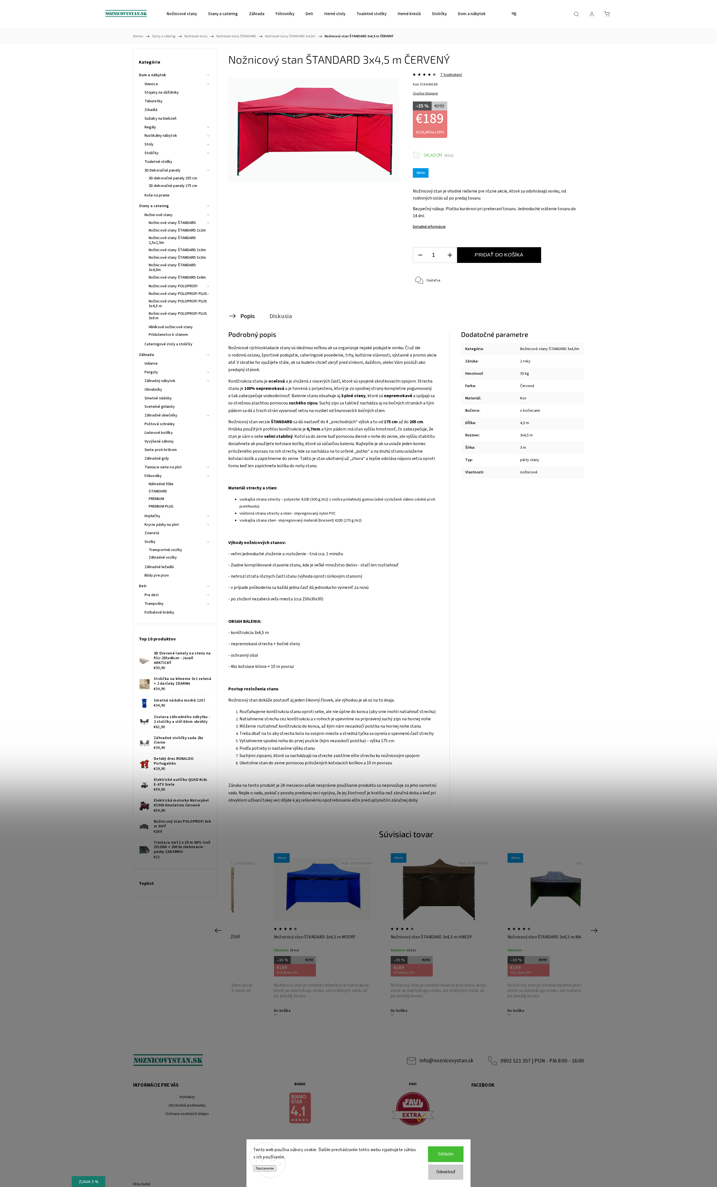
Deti (142, 586)
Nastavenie (265, 1168)
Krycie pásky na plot (162, 524)
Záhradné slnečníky (161, 415)
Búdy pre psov (157, 575)
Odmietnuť (445, 1172)
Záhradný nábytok (160, 381)
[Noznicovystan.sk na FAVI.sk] (412, 1109)
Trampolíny (154, 604)
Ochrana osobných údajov (187, 1114)
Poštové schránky (160, 424)
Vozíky (150, 542)
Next (595, 930)
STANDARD (158, 491)
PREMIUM (156, 499)
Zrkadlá (151, 110)
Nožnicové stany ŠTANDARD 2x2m (177, 230)
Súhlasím (445, 1154)
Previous (219, 930)
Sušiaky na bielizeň (160, 118)
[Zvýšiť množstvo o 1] (450, 255)
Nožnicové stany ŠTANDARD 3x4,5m (172, 267)
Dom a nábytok (152, 75)
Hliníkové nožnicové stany (171, 327)
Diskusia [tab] (280, 316)
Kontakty (187, 1097)
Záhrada (146, 355)
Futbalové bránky (159, 612)
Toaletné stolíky (159, 162)
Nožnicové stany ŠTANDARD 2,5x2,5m (172, 240)
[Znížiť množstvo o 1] (420, 255)
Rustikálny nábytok (161, 135)
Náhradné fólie (161, 484)
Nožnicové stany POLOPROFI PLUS (178, 294)
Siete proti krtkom (161, 450)
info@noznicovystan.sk (446, 1061)
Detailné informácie (429, 227)
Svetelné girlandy (160, 406)
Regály (150, 127)
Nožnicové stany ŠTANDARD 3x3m (177, 257)
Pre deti (152, 595)
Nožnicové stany (159, 215)
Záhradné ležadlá (159, 567)
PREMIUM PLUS (161, 506)
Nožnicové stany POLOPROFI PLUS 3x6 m (178, 316)
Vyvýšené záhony (159, 441)
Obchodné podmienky (187, 1105)
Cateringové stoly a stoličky (168, 344)
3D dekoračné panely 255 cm (173, 178)
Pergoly (151, 372)
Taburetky (153, 101)
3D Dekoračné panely (162, 170)
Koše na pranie (157, 195)
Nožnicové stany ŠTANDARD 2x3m (177, 250)
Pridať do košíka (499, 255)
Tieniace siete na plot (163, 467)
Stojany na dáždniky (162, 92)
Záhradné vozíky (163, 557)
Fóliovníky (153, 476)
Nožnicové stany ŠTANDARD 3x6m (177, 277)
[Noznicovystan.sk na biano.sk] (300, 1108)
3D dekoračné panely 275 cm (173, 186)
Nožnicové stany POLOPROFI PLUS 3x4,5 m (178, 304)
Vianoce (151, 84)
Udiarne (151, 363)
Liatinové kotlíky (159, 433)
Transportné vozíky (165, 550)
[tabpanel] (289, 933)
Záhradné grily (157, 458)
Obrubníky (153, 389)
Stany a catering (154, 206)
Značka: (425, 93)
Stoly (149, 144)
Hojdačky (152, 516)
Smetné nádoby (158, 398)
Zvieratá (152, 533)
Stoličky (152, 153)
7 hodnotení (451, 75)
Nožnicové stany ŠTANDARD (172, 223)
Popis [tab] (247, 316)
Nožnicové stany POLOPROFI (173, 286)
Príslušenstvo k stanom (168, 334)
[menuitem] (182, 14)
